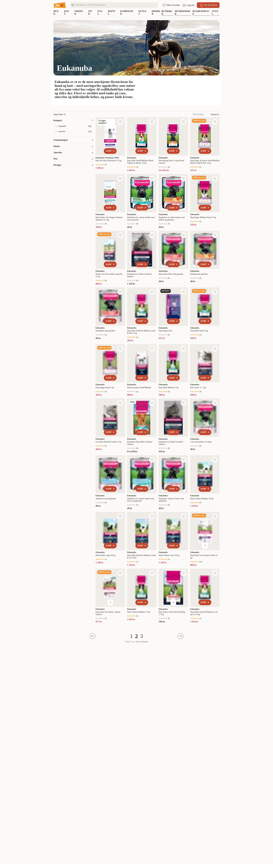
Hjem (57, 22)
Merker (63, 22)
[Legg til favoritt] (120, 122)
